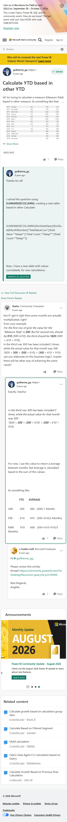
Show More (12, 143)
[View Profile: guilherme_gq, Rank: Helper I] (7, 71)
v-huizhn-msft (26, 549)
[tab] (32, 686)
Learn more (44, 61)
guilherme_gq (20, 69)
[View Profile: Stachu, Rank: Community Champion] (7, 308)
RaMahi (31, 746)
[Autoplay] (28, 686)
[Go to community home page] (22, 40)
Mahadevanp (34, 763)
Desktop (10, 49)
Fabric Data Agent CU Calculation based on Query (34, 756)
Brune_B (31, 719)
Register (49, 39)
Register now (11, 28)
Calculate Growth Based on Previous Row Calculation (33, 773)
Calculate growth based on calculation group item (35, 713)
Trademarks (9, 810)
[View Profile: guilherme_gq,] (9, 173)
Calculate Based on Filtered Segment (31, 728)
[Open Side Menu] (4, 39)
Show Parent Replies (11, 298)
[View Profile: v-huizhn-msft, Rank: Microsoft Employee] (13, 550)
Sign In (59, 39)
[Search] (40, 40)
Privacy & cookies (32, 803)
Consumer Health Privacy (47, 814)
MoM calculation (19, 741)
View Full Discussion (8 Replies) (20, 292)
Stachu (15, 306)
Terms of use (51, 803)
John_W (28, 779)
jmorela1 (31, 732)
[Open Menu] (62, 49)
